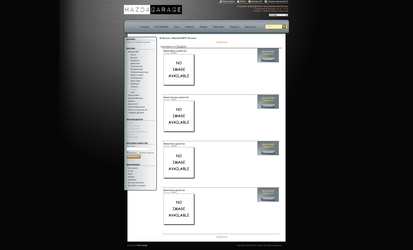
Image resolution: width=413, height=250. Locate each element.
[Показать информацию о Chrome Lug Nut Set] (179, 132)
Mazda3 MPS (133, 95)
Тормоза (134, 87)
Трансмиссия (136, 66)
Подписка (133, 153)
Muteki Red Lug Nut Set (174, 144)
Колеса (134, 89)
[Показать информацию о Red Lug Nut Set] (179, 179)
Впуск (133, 55)
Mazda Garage (134, 126)
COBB (131, 123)
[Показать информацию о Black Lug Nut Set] (179, 86)
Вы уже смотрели (136, 183)
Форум (203, 26)
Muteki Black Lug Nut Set (174, 51)
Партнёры (218, 26)
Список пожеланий (276, 1)
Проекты (234, 26)
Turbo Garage (134, 129)
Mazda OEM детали (136, 107)
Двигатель (135, 63)
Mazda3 (131, 101)
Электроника (136, 78)
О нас (130, 171)
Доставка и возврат (137, 185)
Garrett (131, 134)
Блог (176, 26)
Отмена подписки (146, 153)
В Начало (165, 38)
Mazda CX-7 (133, 104)
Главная (144, 26)
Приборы (135, 84)
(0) (261, 1)
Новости (189, 26)
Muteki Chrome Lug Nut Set (176, 97)
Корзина (256, 1)
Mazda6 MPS (133, 52)
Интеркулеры (137, 69)
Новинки (132, 180)
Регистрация (229, 1)
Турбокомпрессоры (139, 72)
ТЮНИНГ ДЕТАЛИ (136, 113)
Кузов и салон (137, 75)
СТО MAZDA (161, 26)
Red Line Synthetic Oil (137, 110)
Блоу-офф (135, 81)
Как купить (250, 26)
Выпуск (134, 58)
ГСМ (132, 92)
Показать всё (132, 137)
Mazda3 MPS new (135, 98)
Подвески (135, 60)
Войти (243, 1)
